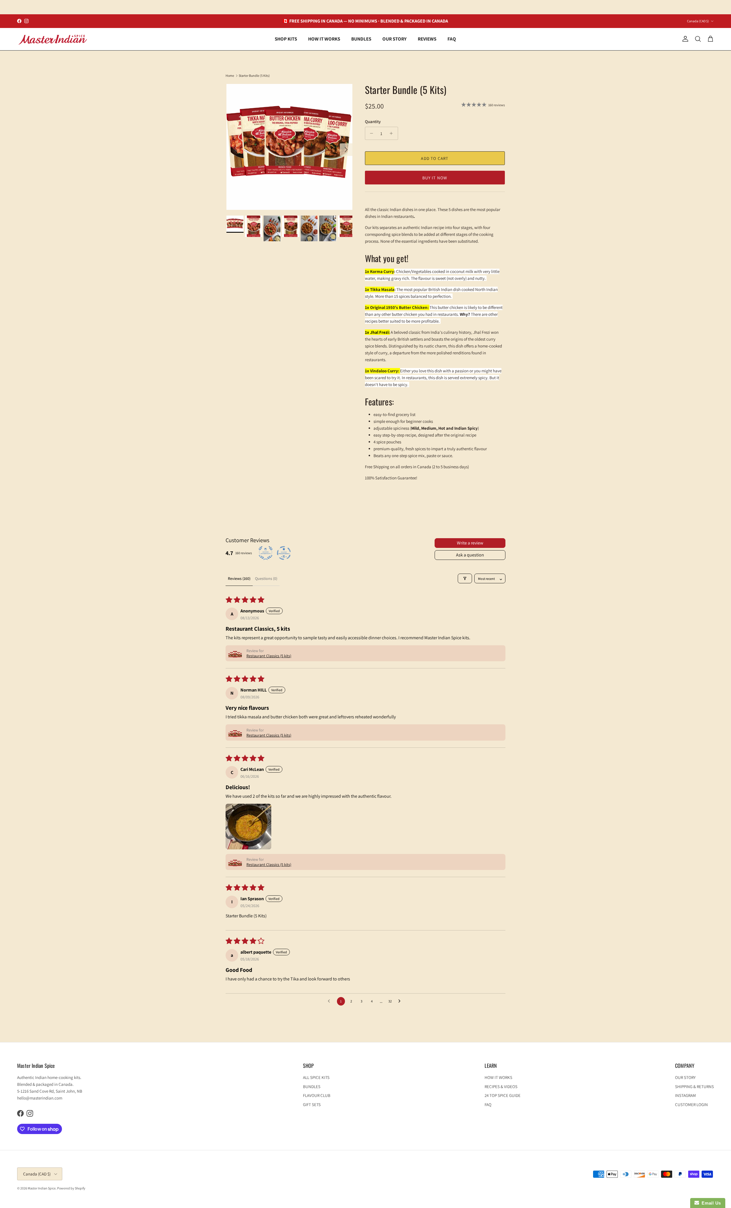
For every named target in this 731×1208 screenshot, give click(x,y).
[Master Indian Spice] (53, 39)
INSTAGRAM (685, 1095)
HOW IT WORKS (324, 39)
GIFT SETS (312, 1104)
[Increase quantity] (393, 133)
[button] (235, 653)
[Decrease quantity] (370, 133)
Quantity (373, 121)
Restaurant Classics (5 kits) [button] (268, 655)
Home (230, 75)
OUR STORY (394, 39)
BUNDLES (361, 39)
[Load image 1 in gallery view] (289, 147)
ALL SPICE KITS (316, 1077)
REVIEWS (427, 39)
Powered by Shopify (71, 1188)
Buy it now (434, 177)
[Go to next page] (400, 1001)
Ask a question (470, 555)
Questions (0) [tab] (266, 578)
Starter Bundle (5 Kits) (254, 75)
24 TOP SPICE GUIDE (503, 1095)
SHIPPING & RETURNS (694, 1086)
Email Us (710, 1203)
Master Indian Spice (42, 1188)
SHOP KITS (286, 39)
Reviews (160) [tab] (239, 578)
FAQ (451, 39)
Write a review (470, 543)
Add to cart (434, 158)
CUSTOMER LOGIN (691, 1104)
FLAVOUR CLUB (316, 1095)
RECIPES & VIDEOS (501, 1086)
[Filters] (465, 578)
